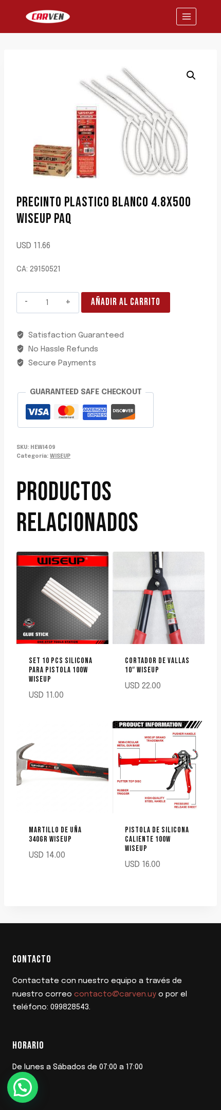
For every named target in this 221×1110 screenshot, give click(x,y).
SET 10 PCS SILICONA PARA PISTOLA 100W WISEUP (61, 670)
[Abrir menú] (186, 16)
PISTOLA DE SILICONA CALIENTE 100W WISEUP (157, 839)
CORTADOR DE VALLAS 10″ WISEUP (157, 665)
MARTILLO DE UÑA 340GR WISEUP (55, 834)
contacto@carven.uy (115, 994)
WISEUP (60, 456)
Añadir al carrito (125, 302)
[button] (191, 75)
